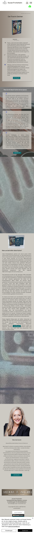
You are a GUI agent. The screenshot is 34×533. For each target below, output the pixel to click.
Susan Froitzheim (15, 3)
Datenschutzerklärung (14, 526)
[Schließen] (32, 519)
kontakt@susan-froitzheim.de (17, 503)
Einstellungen (8, 530)
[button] (27, 2)
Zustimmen (25, 530)
